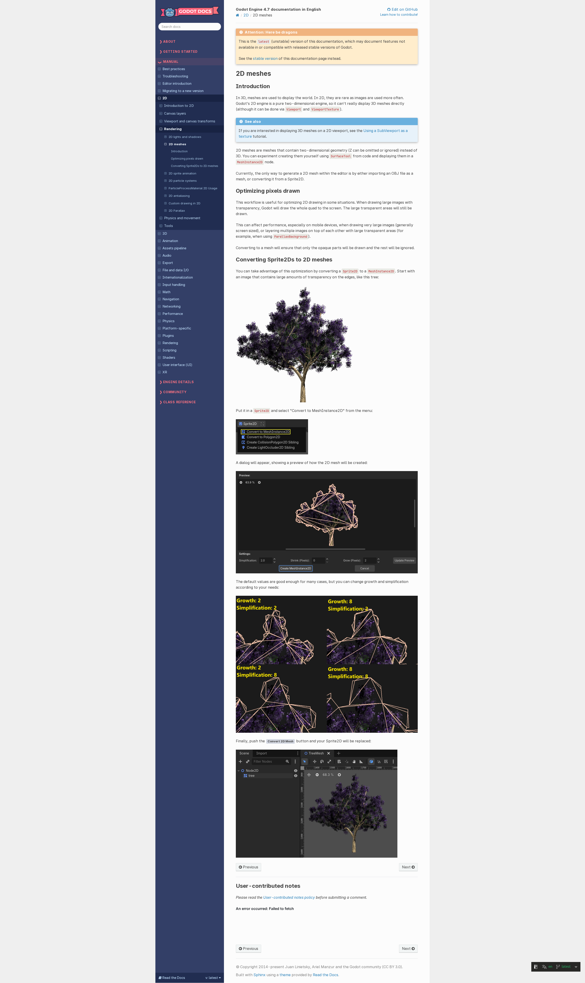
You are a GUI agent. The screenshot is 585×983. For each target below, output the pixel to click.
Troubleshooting (175, 76)
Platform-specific (176, 328)
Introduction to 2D (179, 106)
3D (164, 234)
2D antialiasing (179, 196)
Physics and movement (182, 218)
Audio (166, 255)
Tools (168, 226)
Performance (172, 314)
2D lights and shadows (185, 137)
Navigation (170, 299)
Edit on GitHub (404, 9)
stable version (265, 58)
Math (166, 292)
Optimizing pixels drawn (187, 158)
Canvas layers (175, 113)
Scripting (169, 350)
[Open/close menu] (159, 69)
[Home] (237, 15)
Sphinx (259, 974)
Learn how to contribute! (399, 14)
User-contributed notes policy (289, 897)
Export (167, 263)
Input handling (173, 285)
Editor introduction (176, 84)
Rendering (173, 129)
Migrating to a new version (183, 91)
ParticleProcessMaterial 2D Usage (193, 188)
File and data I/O (175, 270)
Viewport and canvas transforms (189, 121)
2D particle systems (183, 180)
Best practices (173, 69)
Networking (171, 306)
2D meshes (177, 144)
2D (164, 98)
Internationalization (177, 277)
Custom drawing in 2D (184, 203)
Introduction (179, 151)
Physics (168, 321)
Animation (170, 241)
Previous (250, 867)
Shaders (168, 358)
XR (164, 372)
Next (407, 867)
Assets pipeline (174, 248)
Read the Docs (325, 974)
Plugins (168, 336)
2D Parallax (177, 210)
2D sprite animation (182, 173)
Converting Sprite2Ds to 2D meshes (194, 166)
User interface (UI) (177, 365)
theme (285, 974)
